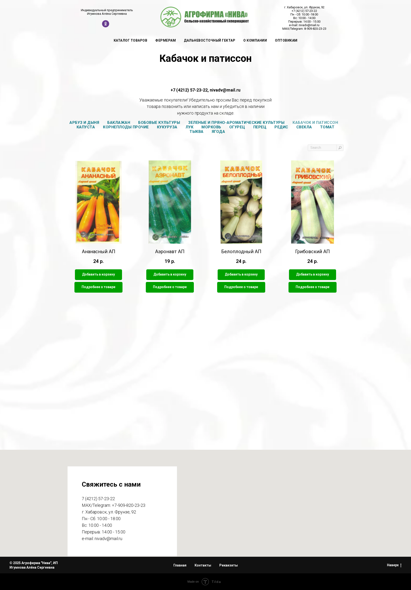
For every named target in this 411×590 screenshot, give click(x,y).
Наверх (393, 565)
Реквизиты (228, 565)
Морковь (211, 127)
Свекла (304, 127)
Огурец (237, 127)
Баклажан (118, 122)
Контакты (203, 565)
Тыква (197, 131)
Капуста (86, 127)
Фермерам (165, 40)
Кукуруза (167, 127)
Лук (190, 127)
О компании (255, 40)
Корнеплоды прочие (126, 127)
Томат (327, 127)
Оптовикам (286, 40)
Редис (281, 127)
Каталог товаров (130, 40)
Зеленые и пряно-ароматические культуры (236, 122)
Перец (260, 127)
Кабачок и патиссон (315, 122)
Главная (179, 565)
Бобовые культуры (159, 122)
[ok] (105, 26)
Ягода (218, 131)
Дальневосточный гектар (209, 40)
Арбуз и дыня (84, 122)
